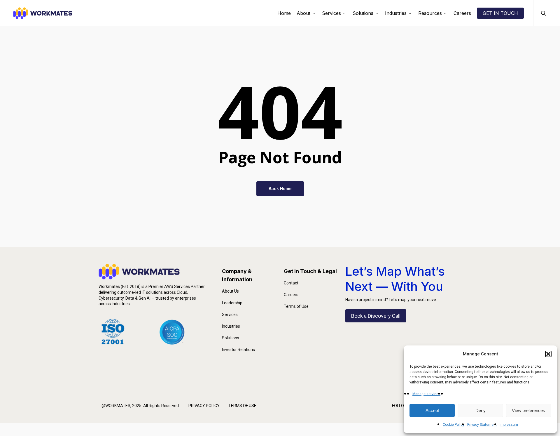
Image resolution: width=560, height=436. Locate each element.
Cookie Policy (453, 425)
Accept (432, 410)
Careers (291, 294)
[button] (548, 354)
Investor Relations (238, 349)
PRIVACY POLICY (204, 405)
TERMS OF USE (242, 405)
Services (230, 314)
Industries (231, 326)
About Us (230, 291)
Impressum (509, 425)
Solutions (230, 338)
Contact (291, 283)
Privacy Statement (482, 425)
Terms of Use (296, 306)
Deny (480, 410)
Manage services (426, 394)
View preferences (528, 410)
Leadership (232, 302)
